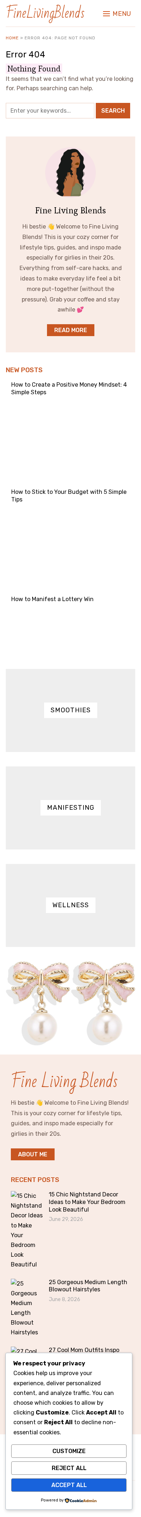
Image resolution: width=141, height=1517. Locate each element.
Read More (70, 330)
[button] (117, 13)
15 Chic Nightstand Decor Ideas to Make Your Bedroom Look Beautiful (87, 1202)
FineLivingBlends (45, 13)
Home (12, 37)
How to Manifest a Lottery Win (52, 599)
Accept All (69, 1485)
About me (32, 1154)
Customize (69, 1451)
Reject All (69, 1468)
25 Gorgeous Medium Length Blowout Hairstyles (88, 1286)
